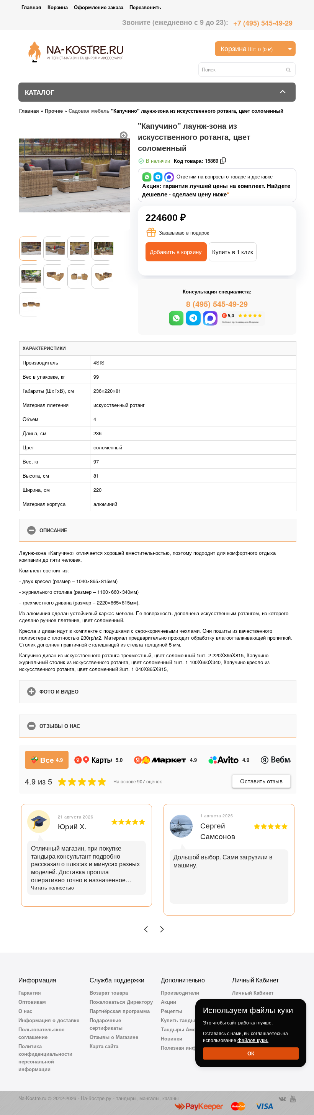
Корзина (57, 7)
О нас (25, 1011)
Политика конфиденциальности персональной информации (45, 1057)
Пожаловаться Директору (121, 1001)
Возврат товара (109, 992)
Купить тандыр (179, 1020)
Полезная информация (189, 1047)
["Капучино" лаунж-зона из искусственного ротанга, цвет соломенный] (124, 135)
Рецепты (171, 1011)
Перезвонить (145, 7)
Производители (180, 992)
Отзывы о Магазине (114, 1036)
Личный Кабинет (252, 992)
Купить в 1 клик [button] (232, 252)
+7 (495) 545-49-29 (263, 23)
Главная (31, 7)
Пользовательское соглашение (41, 1033)
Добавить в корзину (176, 252)
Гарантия (29, 992)
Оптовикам (32, 1001)
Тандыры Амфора (183, 1029)
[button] (146, 929)
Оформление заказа (98, 7)
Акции (168, 1001)
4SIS (99, 362)
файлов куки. (252, 1040)
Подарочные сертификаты (106, 1023)
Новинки (171, 1038)
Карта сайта (104, 1046)
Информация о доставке (48, 1020)
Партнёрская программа (120, 1011)
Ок (250, 1053)
